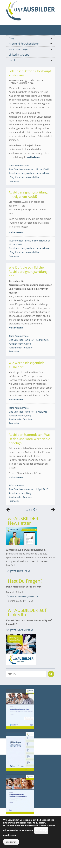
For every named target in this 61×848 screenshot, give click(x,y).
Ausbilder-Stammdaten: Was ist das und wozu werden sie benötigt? (29, 439)
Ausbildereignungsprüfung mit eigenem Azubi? (28, 194)
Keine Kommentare (19, 165)
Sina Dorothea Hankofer (21, 169)
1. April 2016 (42, 489)
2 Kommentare (16, 485)
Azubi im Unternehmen (38, 173)
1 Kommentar (16, 240)
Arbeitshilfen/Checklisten (24, 43)
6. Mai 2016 (41, 411)
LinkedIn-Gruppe (19, 54)
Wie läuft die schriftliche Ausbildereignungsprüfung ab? (28, 271)
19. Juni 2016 (42, 169)
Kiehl (12, 60)
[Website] (30, 10)
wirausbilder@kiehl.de (24, 596)
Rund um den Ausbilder (27, 177)
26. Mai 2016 (42, 340)
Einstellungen (41, 830)
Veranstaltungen (19, 49)
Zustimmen (11, 842)
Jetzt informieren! (21, 630)
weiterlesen (33, 157)
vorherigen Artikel (53, 509)
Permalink (14, 181)
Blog (11, 38)
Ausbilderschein (17, 173)
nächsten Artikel (8, 509)
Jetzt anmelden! (20, 571)
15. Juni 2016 (15, 244)
